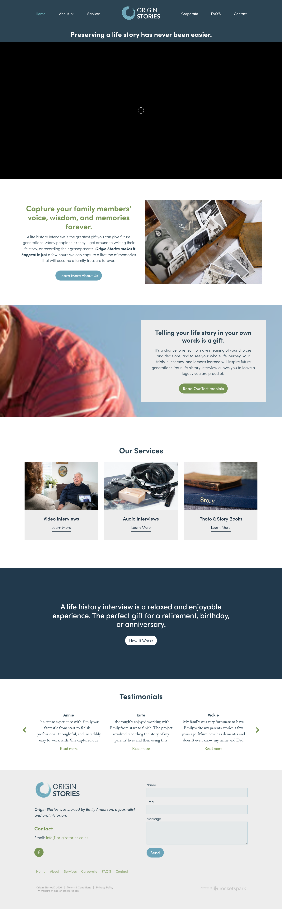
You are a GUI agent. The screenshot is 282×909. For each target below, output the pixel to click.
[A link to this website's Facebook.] (39, 852)
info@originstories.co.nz (67, 837)
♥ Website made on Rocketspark (58, 890)
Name (151, 785)
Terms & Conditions (79, 887)
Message (154, 819)
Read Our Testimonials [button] (203, 388)
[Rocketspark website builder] (223, 889)
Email (151, 802)
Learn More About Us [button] (78, 275)
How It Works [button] (141, 640)
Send (155, 852)
